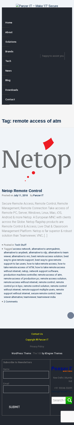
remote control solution (36, 286)
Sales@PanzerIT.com (62, 391)
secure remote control (43, 293)
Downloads (7, 90)
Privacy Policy (37, 346)
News (7, 70)
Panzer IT (38, 195)
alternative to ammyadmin (46, 248)
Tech (7, 61)
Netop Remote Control (22, 191)
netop (25, 271)
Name (6, 369)
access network (22, 248)
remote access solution (53, 278)
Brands (7, 51)
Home (7, 22)
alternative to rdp (38, 252)
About (7, 32)
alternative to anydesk (16, 252)
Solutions (7, 41)
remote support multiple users (38, 289)
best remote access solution (47, 256)
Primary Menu (5, 13)
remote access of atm (50, 274)
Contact (7, 99)
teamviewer (30, 297)
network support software (43, 271)
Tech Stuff (20, 244)
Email (6, 383)
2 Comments (11, 301)
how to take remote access (42, 263)
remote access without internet (21, 282)
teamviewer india (46, 297)
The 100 (37, 353)
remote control (47, 282)
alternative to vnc (21, 256)
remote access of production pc (21, 278)
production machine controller (20, 274)
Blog (7, 80)
